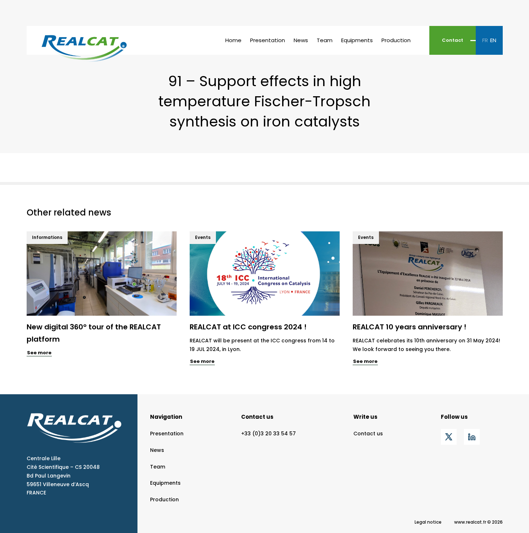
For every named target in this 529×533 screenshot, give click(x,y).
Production (396, 40)
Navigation (166, 417)
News (301, 40)
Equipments (357, 40)
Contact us (257, 417)
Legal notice (428, 522)
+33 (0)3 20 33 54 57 (268, 433)
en (493, 40)
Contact (452, 40)
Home (233, 40)
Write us (365, 417)
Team (325, 40)
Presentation (267, 40)
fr (485, 40)
